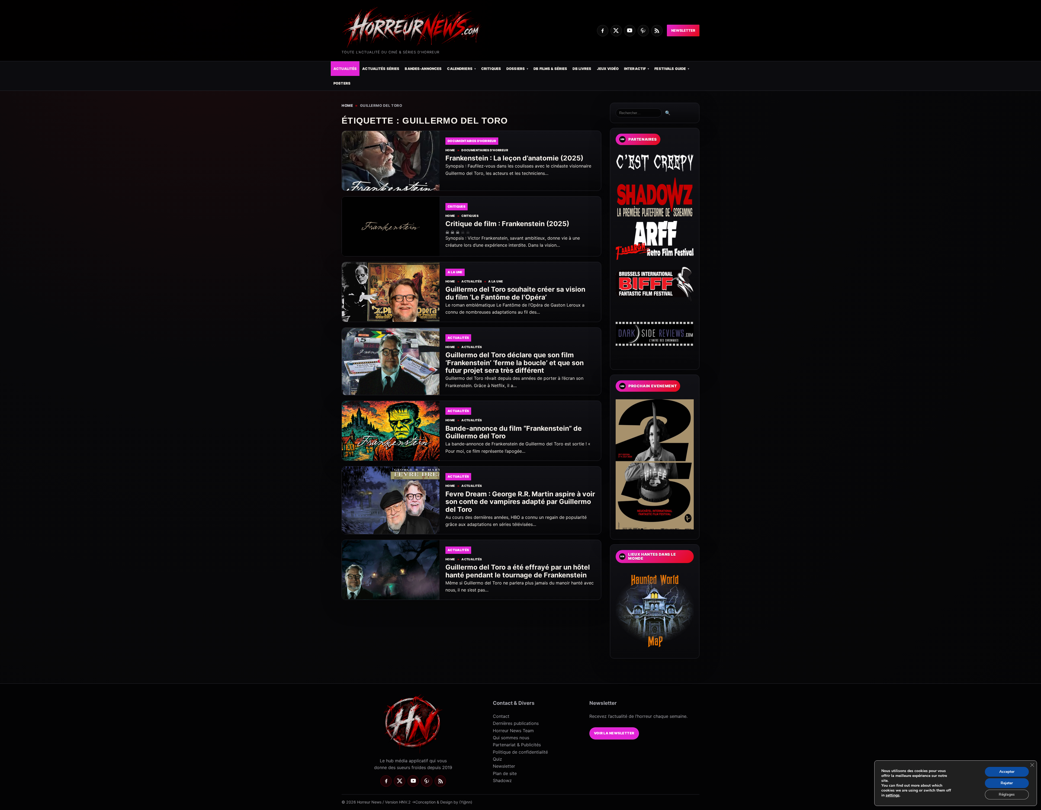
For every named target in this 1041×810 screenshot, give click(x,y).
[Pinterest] (643, 30)
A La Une (495, 281)
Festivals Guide (670, 69)
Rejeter (1007, 783)
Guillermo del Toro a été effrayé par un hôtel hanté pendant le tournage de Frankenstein (517, 571)
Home (347, 105)
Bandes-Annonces (423, 69)
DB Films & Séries (550, 69)
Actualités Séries (380, 69)
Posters (342, 83)
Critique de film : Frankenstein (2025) (507, 224)
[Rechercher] (639, 112)
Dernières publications (516, 723)
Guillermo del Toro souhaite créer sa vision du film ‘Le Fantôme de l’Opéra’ (515, 293)
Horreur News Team (513, 730)
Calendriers (459, 69)
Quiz (497, 759)
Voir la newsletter (614, 733)
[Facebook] (602, 30)
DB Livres (582, 69)
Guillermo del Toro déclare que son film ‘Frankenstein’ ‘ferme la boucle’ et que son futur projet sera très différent (514, 362)
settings (892, 795)
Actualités (345, 69)
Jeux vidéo (608, 69)
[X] (616, 30)
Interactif (635, 69)
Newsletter (683, 30)
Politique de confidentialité (520, 752)
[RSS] (657, 30)
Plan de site (505, 773)
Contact (501, 716)
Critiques (491, 69)
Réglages (1007, 794)
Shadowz (502, 780)
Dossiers (515, 69)
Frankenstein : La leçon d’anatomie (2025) (514, 158)
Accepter (1006, 771)
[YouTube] (629, 30)
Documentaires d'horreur (484, 150)
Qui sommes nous (511, 737)
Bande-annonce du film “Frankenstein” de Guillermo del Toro (513, 432)
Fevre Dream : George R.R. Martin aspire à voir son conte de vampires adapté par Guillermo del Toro (520, 501)
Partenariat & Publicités (517, 744)
